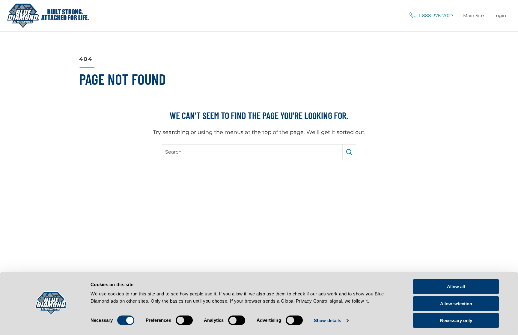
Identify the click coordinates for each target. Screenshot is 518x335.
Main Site (473, 15)
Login (499, 15)
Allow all (456, 286)
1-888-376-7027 (436, 15)
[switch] (184, 320)
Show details (327, 320)
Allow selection (456, 303)
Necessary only (456, 320)
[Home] (48, 15)
